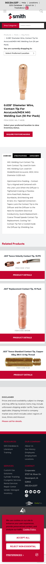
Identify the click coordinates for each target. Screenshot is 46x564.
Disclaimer (8, 397)
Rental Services (11, 483)
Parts (16, 35)
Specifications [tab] (20, 156)
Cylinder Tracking (12, 477)
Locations (33, 3)
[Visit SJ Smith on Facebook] (26, 491)
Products (7, 35)
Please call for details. (12, 421)
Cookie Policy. (29, 529)
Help (24, 3)
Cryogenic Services (12, 480)
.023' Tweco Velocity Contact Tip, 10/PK (22, 255)
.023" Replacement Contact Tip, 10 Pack (22, 288)
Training (7, 452)
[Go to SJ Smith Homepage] (16, 16)
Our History (30, 449)
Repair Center (10, 487)
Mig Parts (25, 35)
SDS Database (15, 5)
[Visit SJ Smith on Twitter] (38, 491)
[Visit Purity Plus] (38, 503)
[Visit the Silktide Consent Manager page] (37, 555)
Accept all (23, 537)
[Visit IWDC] (29, 503)
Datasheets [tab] (34, 156)
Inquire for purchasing (18, 134)
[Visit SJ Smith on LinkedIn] (30, 491)
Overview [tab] (7, 156)
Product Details (22, 274)
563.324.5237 (11, 3)
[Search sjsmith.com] (42, 25)
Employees (30, 452)
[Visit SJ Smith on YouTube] (34, 491)
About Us (29, 5)
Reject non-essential (23, 546)
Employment (31, 456)
